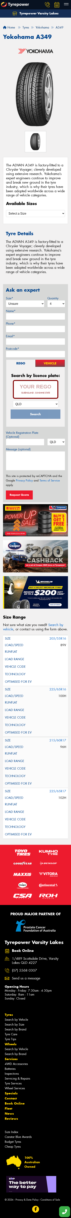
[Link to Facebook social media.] (35, 1209)
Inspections (12, 1074)
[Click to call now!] (47, 4)
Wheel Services (15, 1088)
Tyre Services (13, 1083)
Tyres (9, 1015)
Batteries (10, 1069)
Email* (10, 336)
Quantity (53, 298)
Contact (11, 1098)
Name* (11, 311)
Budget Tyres (13, 1142)
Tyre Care (11, 1034)
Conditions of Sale (50, 1199)
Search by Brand (15, 1029)
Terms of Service (50, 480)
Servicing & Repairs (17, 1079)
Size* (9, 298)
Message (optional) (18, 449)
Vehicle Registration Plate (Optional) (22, 435)
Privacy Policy (24, 480)
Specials (11, 1093)
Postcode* (12, 349)
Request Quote (19, 494)
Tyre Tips (10, 1039)
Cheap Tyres (13, 1147)
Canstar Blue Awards (18, 1137)
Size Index (11, 1132)
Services (11, 1059)
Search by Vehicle (16, 1020)
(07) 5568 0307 (24, 970)
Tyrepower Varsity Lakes (39, 13)
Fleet (8, 1108)
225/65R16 (57, 689)
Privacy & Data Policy (27, 1199)
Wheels (10, 1044)
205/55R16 (57, 639)
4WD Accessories (16, 1064)
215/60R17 (57, 740)
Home (10, 27)
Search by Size (14, 1025)
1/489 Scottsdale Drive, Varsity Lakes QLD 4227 (35, 961)
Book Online (15, 1103)
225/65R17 (57, 791)
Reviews (11, 1119)
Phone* (10, 324)
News (9, 1113)
